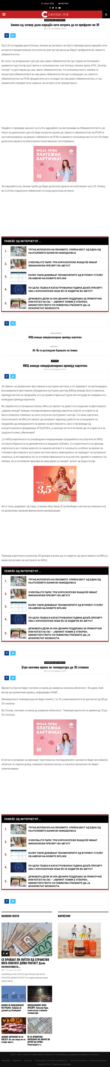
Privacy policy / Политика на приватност (51, 1061)
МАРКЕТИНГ (63, 4)
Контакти (28, 1061)
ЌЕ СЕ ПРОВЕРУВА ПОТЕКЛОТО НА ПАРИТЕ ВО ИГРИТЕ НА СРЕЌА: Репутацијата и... (39, 1040)
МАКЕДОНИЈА (50, 20)
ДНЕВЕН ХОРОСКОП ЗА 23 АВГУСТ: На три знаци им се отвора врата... (13, 1039)
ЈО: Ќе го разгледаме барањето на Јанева (55, 350)
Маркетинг (17, 1061)
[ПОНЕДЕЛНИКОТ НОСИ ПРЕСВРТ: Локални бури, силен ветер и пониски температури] (40, 994)
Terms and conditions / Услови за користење (88, 1061)
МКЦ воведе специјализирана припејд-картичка (55, 337)
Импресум (6, 1061)
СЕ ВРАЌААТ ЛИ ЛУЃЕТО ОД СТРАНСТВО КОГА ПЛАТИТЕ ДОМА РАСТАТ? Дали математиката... (25, 963)
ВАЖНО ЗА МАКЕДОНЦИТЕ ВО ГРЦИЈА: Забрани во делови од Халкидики (12, 1008)
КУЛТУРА (55, 361)
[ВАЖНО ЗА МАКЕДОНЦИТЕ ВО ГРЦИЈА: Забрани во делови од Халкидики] (13, 994)
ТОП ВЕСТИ (61, 20)
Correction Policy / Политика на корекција (54, 1064)
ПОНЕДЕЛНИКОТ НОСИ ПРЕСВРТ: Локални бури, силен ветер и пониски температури (38, 1009)
